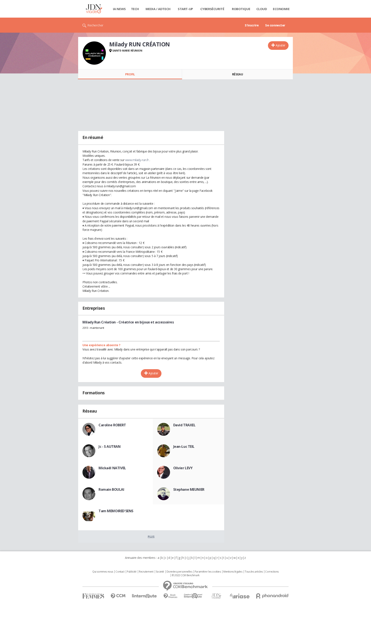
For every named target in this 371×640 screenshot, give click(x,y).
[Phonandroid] (272, 596)
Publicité (131, 571)
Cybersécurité (212, 9)
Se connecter (275, 25)
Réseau (237, 74)
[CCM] (118, 596)
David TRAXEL (184, 425)
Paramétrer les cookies (208, 571)
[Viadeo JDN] (216, 596)
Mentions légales (232, 571)
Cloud (261, 9)
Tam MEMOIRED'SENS (116, 511)
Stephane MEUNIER (188, 489)
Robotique (241, 9)
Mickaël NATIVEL (112, 468)
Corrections (271, 571)
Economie (281, 9)
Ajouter (280, 45)
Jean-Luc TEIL (184, 446)
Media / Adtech (158, 9)
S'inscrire (252, 25)
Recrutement (146, 571)
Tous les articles (254, 571)
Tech (135, 9)
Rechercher (95, 25)
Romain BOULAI (111, 489)
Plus (151, 536)
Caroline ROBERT (112, 425)
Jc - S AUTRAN (110, 446)
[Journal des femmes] (93, 596)
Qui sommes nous (102, 571)
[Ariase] (239, 596)
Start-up (185, 9)
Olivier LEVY (183, 468)
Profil (130, 74)
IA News (119, 9)
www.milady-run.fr (137, 160)
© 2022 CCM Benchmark (185, 575)
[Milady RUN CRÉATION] (94, 53)
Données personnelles (179, 571)
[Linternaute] (144, 596)
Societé (160, 571)
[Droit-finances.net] (170, 596)
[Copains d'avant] (193, 596)
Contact (120, 571)
